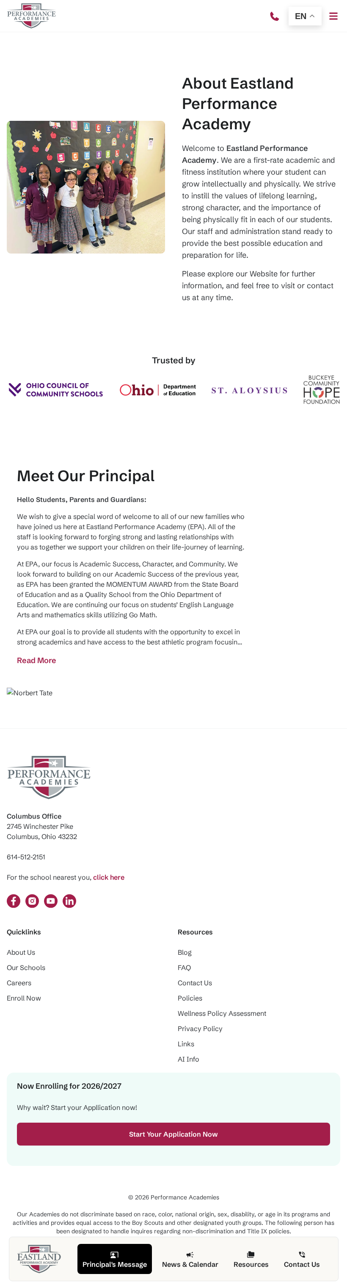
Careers (19, 983)
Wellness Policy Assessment (222, 1013)
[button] (333, 16)
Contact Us (195, 983)
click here (108, 877)
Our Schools (26, 967)
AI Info (188, 1059)
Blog (185, 952)
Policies (190, 998)
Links (186, 1044)
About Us (21, 952)
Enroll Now (24, 998)
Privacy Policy (200, 1028)
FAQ (184, 967)
